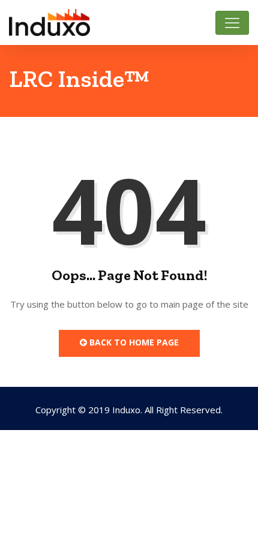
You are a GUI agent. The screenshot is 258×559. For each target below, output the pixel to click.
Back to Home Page (133, 342)
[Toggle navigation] (232, 23)
